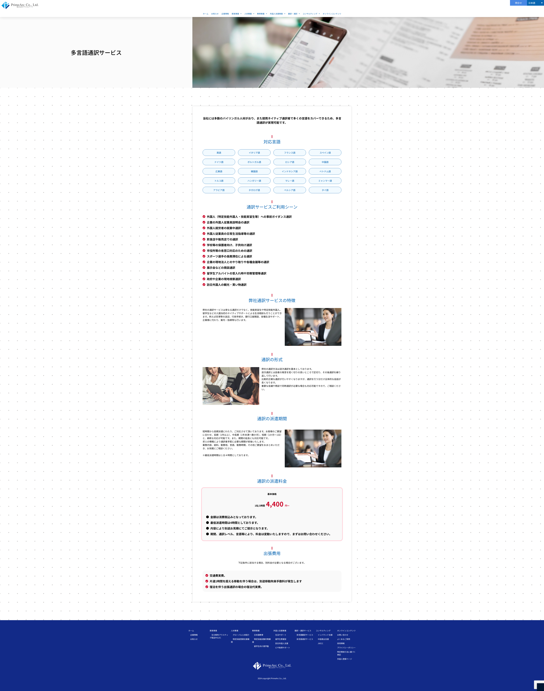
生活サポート (279, 634)
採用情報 (341, 643)
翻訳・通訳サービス (303, 630)
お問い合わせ (342, 634)
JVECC (319, 643)
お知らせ (215, 13)
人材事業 (248, 13)
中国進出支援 (322, 639)
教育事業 (260, 13)
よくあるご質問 (343, 639)
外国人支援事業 (276, 13)
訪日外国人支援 (280, 643)
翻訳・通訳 (292, 13)
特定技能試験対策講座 (261, 640)
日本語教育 (257, 634)
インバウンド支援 (324, 634)
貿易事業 (235, 13)
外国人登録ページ (344, 659)
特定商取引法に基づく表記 (346, 653)
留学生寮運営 (279, 639)
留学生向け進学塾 (260, 646)
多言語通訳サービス (304, 639)
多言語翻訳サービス (304, 634)
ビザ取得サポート (281, 647)
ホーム (205, 13)
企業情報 (225, 13)
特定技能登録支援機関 (240, 640)
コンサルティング (310, 13)
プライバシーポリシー (346, 647)
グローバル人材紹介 (240, 634)
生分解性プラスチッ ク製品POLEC (219, 636)
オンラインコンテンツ (332, 13)
